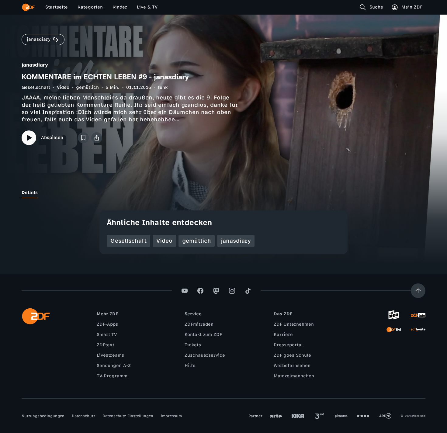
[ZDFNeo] (393, 315)
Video (63, 87)
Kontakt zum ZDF (203, 334)
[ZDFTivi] (393, 329)
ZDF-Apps (107, 324)
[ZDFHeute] (418, 329)
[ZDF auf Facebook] (200, 291)
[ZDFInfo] (418, 315)
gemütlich (87, 87)
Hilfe (190, 365)
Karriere (283, 334)
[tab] (30, 192)
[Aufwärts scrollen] (418, 290)
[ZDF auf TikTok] (248, 291)
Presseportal (288, 345)
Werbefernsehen (292, 365)
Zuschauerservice (205, 355)
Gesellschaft (36, 87)
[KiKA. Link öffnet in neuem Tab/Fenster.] (298, 416)
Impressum (171, 416)
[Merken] (83, 137)
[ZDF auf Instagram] (232, 291)
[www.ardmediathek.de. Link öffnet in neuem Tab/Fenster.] (385, 416)
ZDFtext (105, 345)
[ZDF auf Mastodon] (216, 291)
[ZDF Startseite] (28, 7)
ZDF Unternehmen (294, 324)
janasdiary (236, 240)
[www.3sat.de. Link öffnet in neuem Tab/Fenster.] (320, 416)
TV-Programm (112, 376)
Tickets (193, 345)
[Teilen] (96, 137)
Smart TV (107, 334)
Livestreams (110, 355)
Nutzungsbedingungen (43, 416)
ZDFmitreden (199, 324)
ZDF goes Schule (292, 355)
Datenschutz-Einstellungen (127, 416)
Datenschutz (83, 416)
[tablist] (223, 192)
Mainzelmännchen (294, 376)
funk (163, 87)
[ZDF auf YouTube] (185, 291)
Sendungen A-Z (114, 365)
